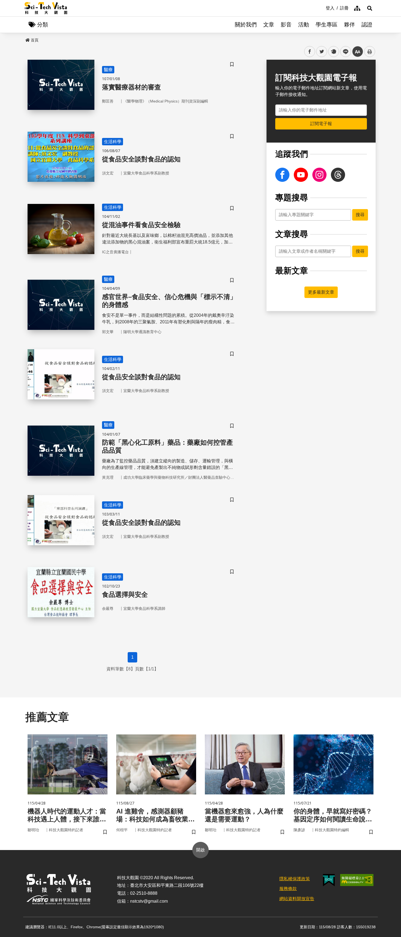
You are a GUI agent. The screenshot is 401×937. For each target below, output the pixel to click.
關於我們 (246, 25)
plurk (333, 51)
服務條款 (288, 888)
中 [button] (357, 51)
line (344, 51)
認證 (366, 25)
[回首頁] (46, 8)
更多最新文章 (321, 292)
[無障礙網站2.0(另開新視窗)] (356, 880)
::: (322, 8)
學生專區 (326, 25)
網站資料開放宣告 (296, 898)
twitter (321, 51)
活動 (303, 25)
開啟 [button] (200, 850)
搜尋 (360, 214)
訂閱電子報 (321, 123)
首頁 (34, 40)
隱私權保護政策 (294, 878)
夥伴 (349, 25)
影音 (286, 25)
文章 (268, 25)
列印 (369, 51)
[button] (369, 8)
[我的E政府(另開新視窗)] (329, 880)
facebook (309, 51)
